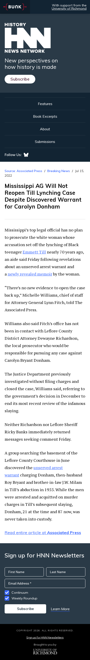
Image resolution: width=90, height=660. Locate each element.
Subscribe (20, 79)
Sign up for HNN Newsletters (44, 637)
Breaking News (58, 171)
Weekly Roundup (24, 598)
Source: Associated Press (23, 171)
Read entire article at (43, 532)
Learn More (60, 609)
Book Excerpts (45, 116)
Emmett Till (34, 252)
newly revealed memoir (30, 274)
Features (45, 103)
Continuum (20, 592)
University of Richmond (69, 8)
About (45, 129)
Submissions (45, 141)
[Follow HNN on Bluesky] (26, 155)
